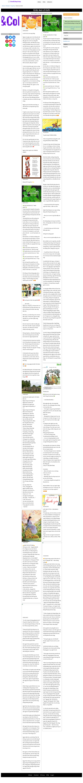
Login (52, 775)
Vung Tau (13, 5)
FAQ (48, 775)
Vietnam (8, 5)
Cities (44, 2)
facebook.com (66, 41)
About (30, 775)
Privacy (43, 775)
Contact (36, 775)
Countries (50, 2)
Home (39, 2)
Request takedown (68, 17)
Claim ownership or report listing (71, 14)
